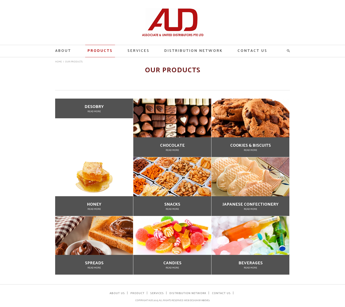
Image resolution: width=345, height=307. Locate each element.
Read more (94, 111)
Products (100, 50)
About (63, 50)
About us (117, 292)
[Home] (172, 35)
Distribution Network (193, 50)
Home (58, 61)
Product (137, 292)
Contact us (252, 50)
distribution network (187, 292)
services (157, 292)
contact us (221, 292)
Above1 (205, 300)
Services (138, 50)
